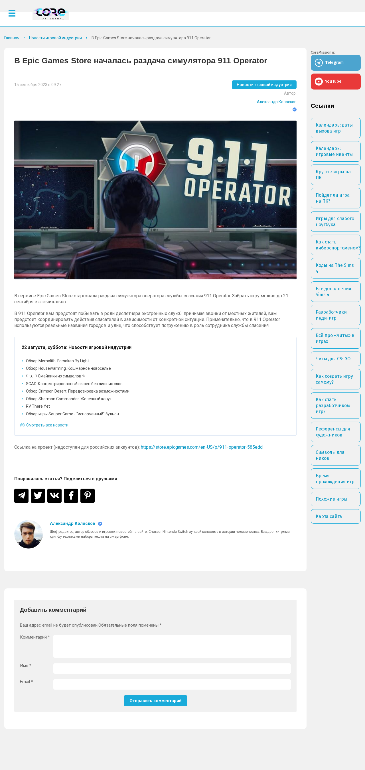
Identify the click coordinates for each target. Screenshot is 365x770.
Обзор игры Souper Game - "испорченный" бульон (72, 414)
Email (26, 681)
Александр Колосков (277, 101)
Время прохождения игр (335, 478)
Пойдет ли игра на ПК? (333, 198)
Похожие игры (331, 499)
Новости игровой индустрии (264, 84)
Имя (25, 665)
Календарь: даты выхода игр (334, 128)
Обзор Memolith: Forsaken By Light (57, 361)
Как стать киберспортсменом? (338, 245)
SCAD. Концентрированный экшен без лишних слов (74, 383)
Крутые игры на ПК (333, 174)
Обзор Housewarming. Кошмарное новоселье (68, 368)
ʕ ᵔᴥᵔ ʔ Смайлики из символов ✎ (56, 376)
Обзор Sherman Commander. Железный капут (69, 399)
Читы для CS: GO (333, 358)
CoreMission (51, 14)
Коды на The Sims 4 (335, 268)
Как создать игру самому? (334, 379)
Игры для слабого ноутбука (335, 221)
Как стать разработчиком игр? (333, 405)
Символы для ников (330, 455)
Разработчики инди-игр (331, 315)
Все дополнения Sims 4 (333, 291)
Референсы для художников (333, 432)
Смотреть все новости (47, 425)
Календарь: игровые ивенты (334, 151)
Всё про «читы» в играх (335, 338)
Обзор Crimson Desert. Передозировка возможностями (77, 391)
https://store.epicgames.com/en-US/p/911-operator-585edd (202, 447)
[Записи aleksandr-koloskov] (28, 534)
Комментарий (35, 637)
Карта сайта (329, 516)
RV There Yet (38, 406)
